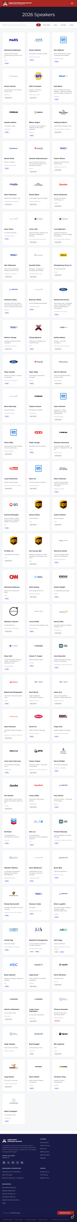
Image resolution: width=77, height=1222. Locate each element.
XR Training (44, 1175)
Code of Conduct (8, 1219)
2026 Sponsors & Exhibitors (11, 1172)
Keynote (63, 25)
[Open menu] (72, 3)
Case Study (46, 25)
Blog (3, 1203)
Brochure (43, 1148)
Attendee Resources (9, 1187)
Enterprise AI (44, 1172)
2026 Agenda (44, 1152)
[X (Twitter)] (8, 1162)
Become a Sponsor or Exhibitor (12, 1178)
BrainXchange (15, 1213)
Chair (55, 25)
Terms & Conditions (30, 1219)
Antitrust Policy (42, 1219)
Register (43, 1158)
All (38, 25)
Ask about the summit (72, 1217)
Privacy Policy (19, 1219)
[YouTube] (22, 1162)
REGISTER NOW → (66, 1213)
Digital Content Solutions (10, 1200)
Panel (71, 25)
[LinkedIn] (4, 1162)
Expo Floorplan (7, 1175)
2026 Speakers (45, 1155)
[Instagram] (17, 1162)
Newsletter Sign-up (8, 1197)
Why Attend (44, 1142)
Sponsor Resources (8, 1194)
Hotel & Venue (45, 1145)
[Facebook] (13, 1162)
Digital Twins (44, 1178)
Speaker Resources (8, 1191)
